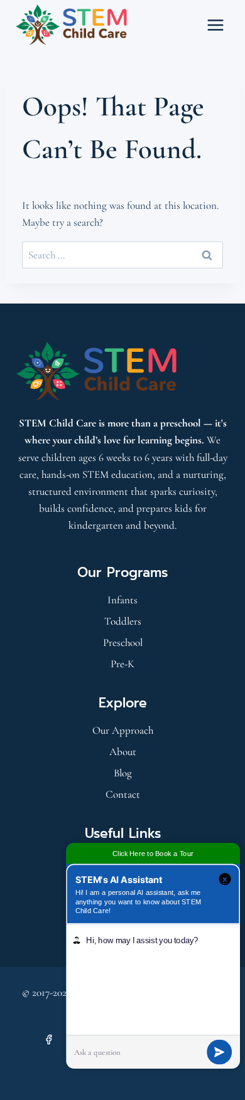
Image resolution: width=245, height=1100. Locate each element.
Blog (123, 773)
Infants (122, 599)
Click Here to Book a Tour (152, 853)
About (122, 751)
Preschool (123, 642)
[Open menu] (215, 25)
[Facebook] (49, 1039)
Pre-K (122, 663)
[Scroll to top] (43, 1072)
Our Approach (122, 730)
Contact (123, 794)
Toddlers (122, 621)
